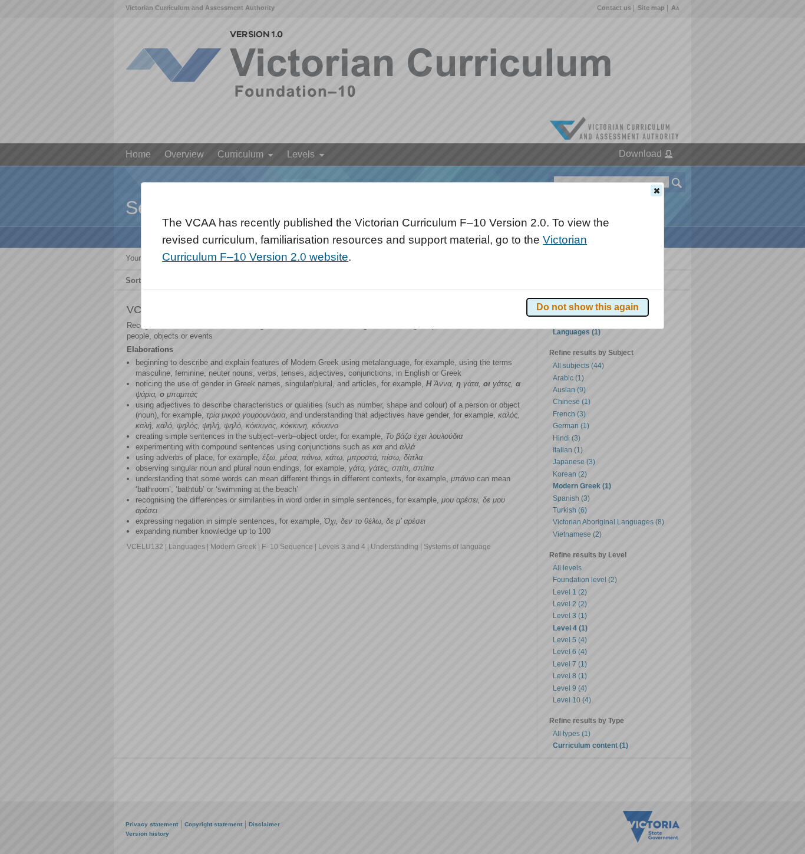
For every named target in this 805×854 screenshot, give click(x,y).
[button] (656, 190)
